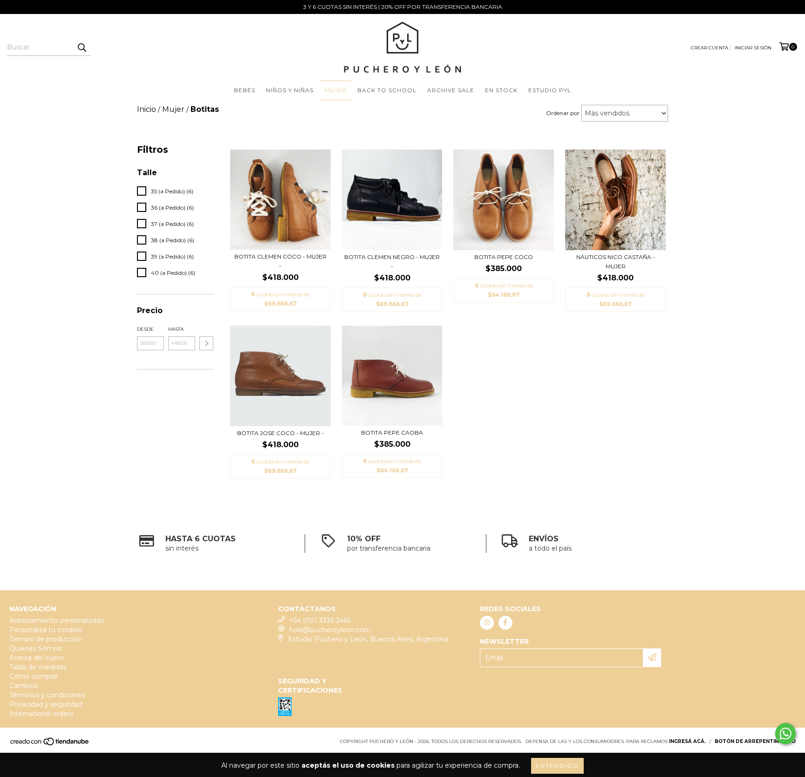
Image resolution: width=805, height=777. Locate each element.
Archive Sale (450, 90)
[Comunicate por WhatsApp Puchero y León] (785, 733)
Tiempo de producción (45, 639)
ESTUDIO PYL (549, 90)
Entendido (557, 765)
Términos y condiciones (47, 695)
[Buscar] (81, 47)
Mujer (335, 90)
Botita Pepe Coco (503, 256)
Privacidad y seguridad (45, 704)
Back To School (386, 90)
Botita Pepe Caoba (392, 432)
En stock (501, 90)
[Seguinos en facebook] (505, 623)
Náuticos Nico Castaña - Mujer (615, 261)
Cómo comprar (33, 676)
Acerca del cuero (36, 658)
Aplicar (206, 343)
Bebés (244, 90)
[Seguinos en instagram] (487, 623)
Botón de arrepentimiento (755, 741)
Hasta (176, 329)
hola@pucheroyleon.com (330, 630)
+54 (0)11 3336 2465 (320, 620)
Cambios (23, 686)
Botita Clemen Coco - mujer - (280, 261)
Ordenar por (563, 112)
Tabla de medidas (37, 667)
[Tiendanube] (50, 744)
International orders (41, 713)
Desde (145, 329)
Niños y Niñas (290, 90)
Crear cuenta (709, 48)
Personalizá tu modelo (45, 630)
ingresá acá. (687, 741)
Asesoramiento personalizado (57, 620)
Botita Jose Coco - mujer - (280, 432)
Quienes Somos (35, 648)
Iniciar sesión (753, 48)
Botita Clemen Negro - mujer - (392, 261)
